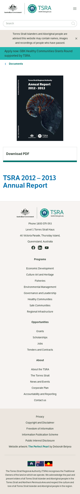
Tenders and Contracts (40, 349)
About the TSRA (40, 369)
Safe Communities (40, 305)
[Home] (38, 8)
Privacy (40, 416)
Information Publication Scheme (40, 434)
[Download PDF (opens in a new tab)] (40, 154)
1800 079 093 (44, 223)
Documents (16, 63)
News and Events (40, 381)
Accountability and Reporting (40, 394)
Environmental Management (40, 287)
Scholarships (40, 337)
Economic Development (40, 268)
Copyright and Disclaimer (40, 422)
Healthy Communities (40, 299)
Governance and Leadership (40, 293)
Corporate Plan (40, 388)
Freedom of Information (40, 428)
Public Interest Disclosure (40, 440)
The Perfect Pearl (38, 446)
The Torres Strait (40, 375)
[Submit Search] (73, 23)
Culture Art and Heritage (40, 274)
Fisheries (40, 280)
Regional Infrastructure (40, 311)
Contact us (40, 400)
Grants (40, 331)
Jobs (40, 343)
